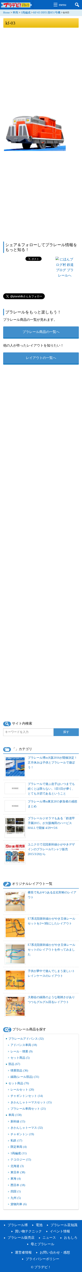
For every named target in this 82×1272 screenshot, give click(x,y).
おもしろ (70, 1237)
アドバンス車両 (24, 1045)
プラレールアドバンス (26, 1038)
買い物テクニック (28, 1231)
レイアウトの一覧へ (41, 358)
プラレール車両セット (28, 1108)
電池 (39, 1225)
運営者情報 (23, 1252)
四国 (16, 1191)
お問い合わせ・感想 (55, 1252)
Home (6, 12)
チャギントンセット (27, 1095)
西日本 (18, 1185)
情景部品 (19, 1070)
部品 (14, 1064)
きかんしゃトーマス (27, 1127)
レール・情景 (22, 1051)
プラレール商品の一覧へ (41, 332)
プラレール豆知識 (63, 1225)
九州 (16, 1198)
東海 (16, 1178)
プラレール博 (18, 1225)
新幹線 (18, 1121)
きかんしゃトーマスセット (31, 1102)
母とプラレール (42, 1244)
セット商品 (20, 1057)
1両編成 (25, 12)
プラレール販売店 (21, 1237)
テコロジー (21, 1159)
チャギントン (22, 1134)
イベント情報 (60, 1231)
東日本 (18, 1172)
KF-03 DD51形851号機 (46, 12)
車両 (15, 12)
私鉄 (16, 1140)
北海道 (17, 1166)
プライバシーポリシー (42, 1259)
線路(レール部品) (25, 1076)
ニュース (49, 1237)
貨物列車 (19, 1204)
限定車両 (19, 1146)
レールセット (22, 1089)
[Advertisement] (41, 71)
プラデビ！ (42, 1267)
